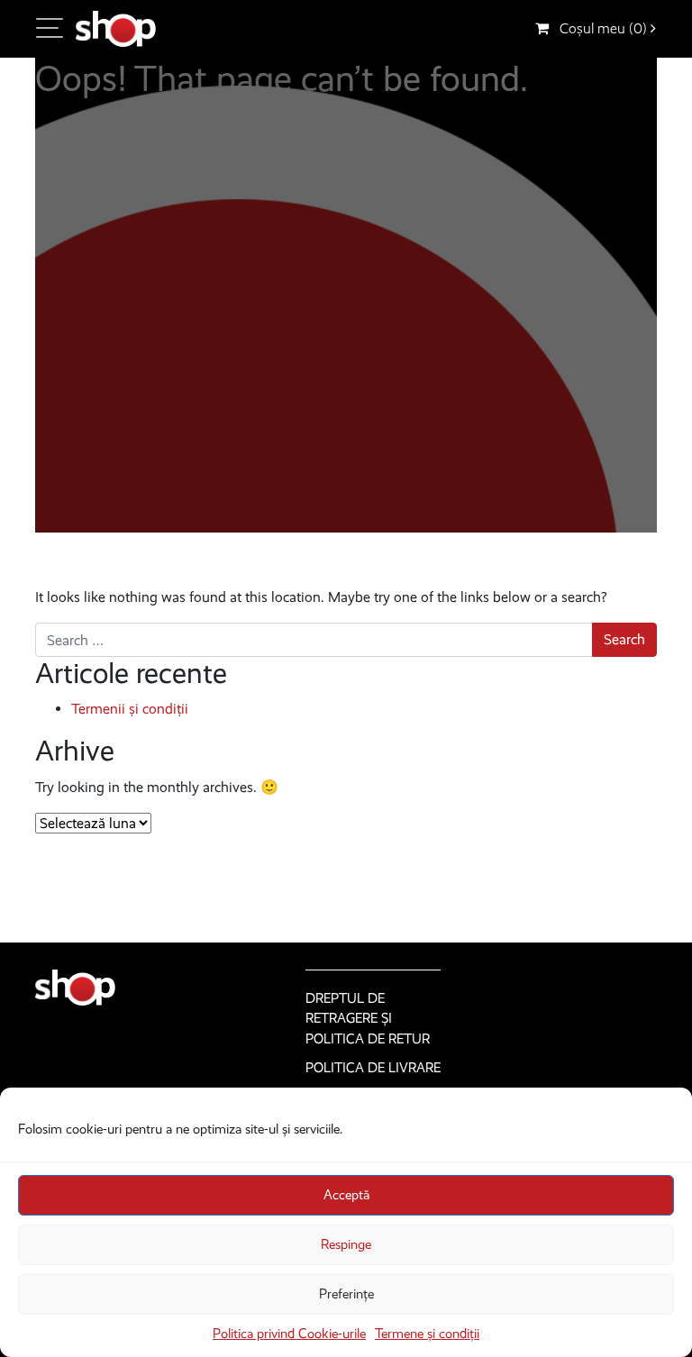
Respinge (346, 1244)
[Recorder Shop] (116, 29)
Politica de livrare (373, 1068)
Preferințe (346, 1294)
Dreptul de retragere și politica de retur (367, 1018)
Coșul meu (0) (600, 28)
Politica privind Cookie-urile (289, 1333)
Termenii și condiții (129, 708)
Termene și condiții (427, 1333)
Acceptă (346, 1195)
